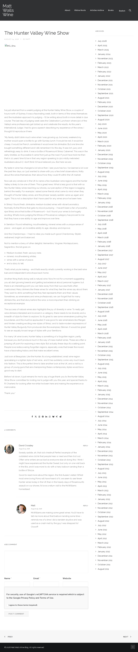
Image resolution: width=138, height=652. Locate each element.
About (67, 10)
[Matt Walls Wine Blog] (8, 10)
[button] (131, 10)
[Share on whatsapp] (49, 416)
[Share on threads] (39, 416)
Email (36, 578)
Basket (122, 11)
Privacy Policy (28, 598)
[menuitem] (67, 10)
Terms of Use (46, 598)
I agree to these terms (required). (23, 605)
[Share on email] (60, 416)
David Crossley (26, 445)
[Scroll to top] (133, 647)
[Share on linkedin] (46, 416)
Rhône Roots (80, 10)
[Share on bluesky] (53, 416)
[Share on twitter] (35, 416)
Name (7, 578)
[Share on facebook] (32, 416)
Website (67, 578)
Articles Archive (97, 10)
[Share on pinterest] (42, 416)
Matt (28, 39)
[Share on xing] (56, 416)
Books (111, 10)
